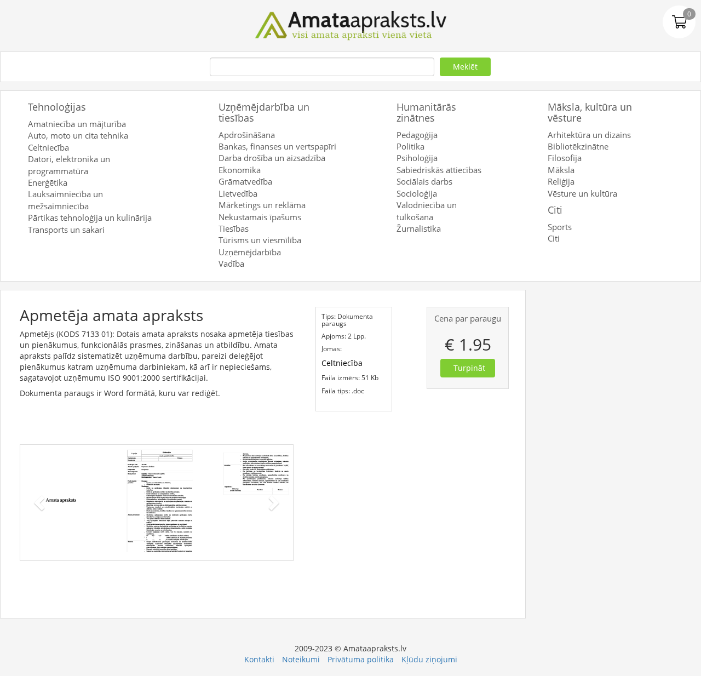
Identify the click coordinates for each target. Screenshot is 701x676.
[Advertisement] (619, 454)
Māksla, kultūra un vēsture (590, 112)
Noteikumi (301, 659)
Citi (555, 209)
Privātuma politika (360, 659)
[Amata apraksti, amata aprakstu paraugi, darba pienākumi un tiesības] (350, 25)
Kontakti (259, 659)
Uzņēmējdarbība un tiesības (264, 112)
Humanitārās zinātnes (426, 112)
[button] (40, 502)
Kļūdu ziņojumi (429, 659)
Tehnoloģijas (57, 106)
